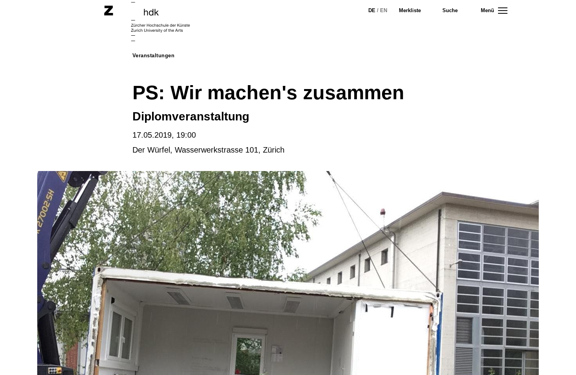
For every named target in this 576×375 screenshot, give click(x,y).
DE (371, 10)
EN (383, 10)
